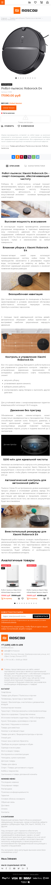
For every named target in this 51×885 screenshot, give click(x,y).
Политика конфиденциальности (15, 792)
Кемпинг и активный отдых (12, 731)
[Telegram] (37, 157)
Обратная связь (8, 802)
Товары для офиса (9, 764)
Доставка (5, 805)
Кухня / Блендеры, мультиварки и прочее (18, 721)
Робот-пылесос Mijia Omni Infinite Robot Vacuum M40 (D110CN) (11, 591)
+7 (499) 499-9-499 (12, 645)
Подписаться (41, 616)
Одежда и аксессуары (10, 748)
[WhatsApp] (33, 157)
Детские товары (8, 761)
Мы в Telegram (9, 858)
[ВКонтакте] (13, 157)
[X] (25, 157)
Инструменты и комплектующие (15, 754)
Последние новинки (10, 782)
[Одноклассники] (17, 157)
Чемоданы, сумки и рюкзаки (13, 758)
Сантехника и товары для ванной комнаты (19, 774)
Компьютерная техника (11, 708)
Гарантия (5, 795)
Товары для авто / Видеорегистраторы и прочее (22, 734)
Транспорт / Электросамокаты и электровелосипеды (23, 711)
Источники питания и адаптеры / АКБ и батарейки (23, 718)
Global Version (9, 108)
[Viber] (29, 157)
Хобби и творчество (10, 771)
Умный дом (6, 738)
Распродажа (6, 789)
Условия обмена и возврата (13, 799)
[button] (16, 78)
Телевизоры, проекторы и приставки (16, 699)
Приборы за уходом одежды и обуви (17, 744)
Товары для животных (10, 728)
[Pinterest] (21, 157)
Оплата (4, 809)
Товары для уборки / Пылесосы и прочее (25, 146)
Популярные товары (10, 785)
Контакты (5, 812)
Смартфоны (6, 692)
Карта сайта (34, 874)
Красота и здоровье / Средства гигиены (18, 714)
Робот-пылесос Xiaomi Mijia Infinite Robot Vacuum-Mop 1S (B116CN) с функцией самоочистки (37, 591)
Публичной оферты (8, 622)
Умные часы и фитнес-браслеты (14, 741)
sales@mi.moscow (12, 651)
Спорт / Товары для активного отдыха (17, 768)
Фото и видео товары (10, 751)
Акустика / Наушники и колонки (15, 724)
